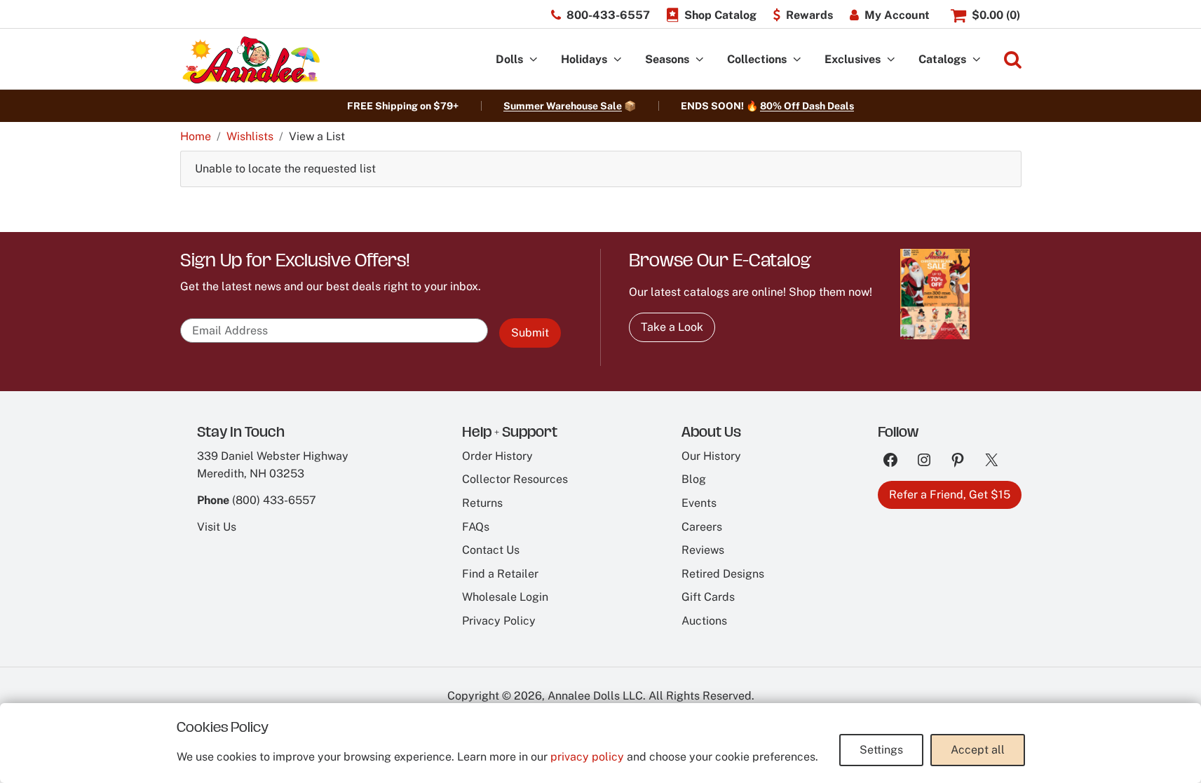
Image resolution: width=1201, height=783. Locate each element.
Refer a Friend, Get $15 (949, 494)
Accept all (978, 749)
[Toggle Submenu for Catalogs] (976, 60)
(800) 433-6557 (274, 500)
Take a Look (672, 327)
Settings (881, 749)
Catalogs (942, 59)
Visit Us (216, 526)
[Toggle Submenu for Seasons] (699, 60)
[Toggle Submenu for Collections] (797, 60)
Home (195, 136)
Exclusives (853, 59)
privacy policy (587, 756)
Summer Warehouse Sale (562, 105)
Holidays (584, 59)
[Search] (1013, 60)
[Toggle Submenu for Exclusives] (891, 60)
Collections (757, 59)
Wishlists (249, 136)
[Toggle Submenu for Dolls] (533, 60)
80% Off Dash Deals (807, 105)
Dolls (509, 59)
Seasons (667, 59)
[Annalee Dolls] (250, 59)
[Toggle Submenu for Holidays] (617, 60)
